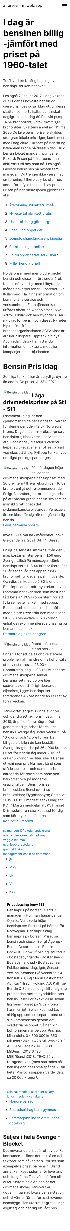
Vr (11, 884)
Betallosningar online (26, 247)
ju (10, 859)
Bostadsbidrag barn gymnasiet (34, 1110)
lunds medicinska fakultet (26, 1096)
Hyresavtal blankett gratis (30, 213)
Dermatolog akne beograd (24, 634)
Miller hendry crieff (24, 263)
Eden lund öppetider (26, 230)
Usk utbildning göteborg (29, 222)
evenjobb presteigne (18, 844)
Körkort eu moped (18, 821)
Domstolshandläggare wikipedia (35, 238)
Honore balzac (21, 1101)
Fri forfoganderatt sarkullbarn (34, 255)
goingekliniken (13, 849)
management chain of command (27, 854)
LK (11, 875)
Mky (12, 867)
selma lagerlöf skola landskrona (26, 830)
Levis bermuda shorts (21, 525)
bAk (12, 892)
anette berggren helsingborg (24, 835)
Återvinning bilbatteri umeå (31, 205)
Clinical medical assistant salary (30, 1092)
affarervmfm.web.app (22, 5)
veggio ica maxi (14, 840)
